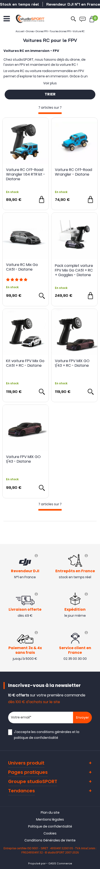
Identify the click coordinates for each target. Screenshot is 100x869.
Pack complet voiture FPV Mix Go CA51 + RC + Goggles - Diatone (74, 270)
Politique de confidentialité (50, 826)
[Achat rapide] (41, 199)
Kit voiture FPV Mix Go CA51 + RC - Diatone (25, 363)
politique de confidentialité (36, 737)
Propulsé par (37, 863)
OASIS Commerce (60, 863)
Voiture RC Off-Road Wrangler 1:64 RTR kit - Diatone (25, 174)
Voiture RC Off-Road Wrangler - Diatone (73, 172)
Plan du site (50, 812)
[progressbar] (50, 113)
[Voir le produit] (41, 295)
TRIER (50, 94)
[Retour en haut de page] (94, 603)
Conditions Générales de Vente (50, 840)
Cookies (50, 833)
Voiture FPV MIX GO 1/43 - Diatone (23, 459)
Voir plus (50, 83)
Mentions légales (50, 819)
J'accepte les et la (46, 735)
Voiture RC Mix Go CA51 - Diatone (22, 267)
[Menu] (6, 18)
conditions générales (54, 732)
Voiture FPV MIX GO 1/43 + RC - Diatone (72, 363)
